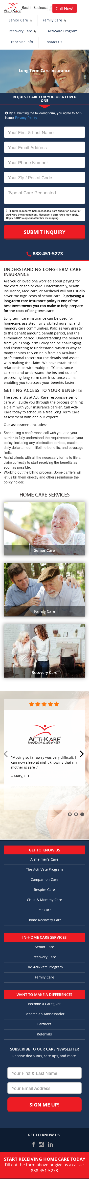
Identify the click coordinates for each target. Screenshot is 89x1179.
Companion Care (44, 880)
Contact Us (53, 42)
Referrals (44, 1034)
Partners (44, 1024)
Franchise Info (21, 42)
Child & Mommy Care (44, 900)
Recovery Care (20, 31)
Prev (6, 754)
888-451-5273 (47, 253)
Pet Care (44, 910)
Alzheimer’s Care (44, 859)
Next (82, 754)
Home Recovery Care (44, 920)
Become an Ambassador (44, 1014)
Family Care (52, 20)
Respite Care (44, 890)
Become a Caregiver (44, 1004)
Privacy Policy (26, 117)
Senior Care (18, 20)
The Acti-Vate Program (44, 869)
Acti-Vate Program (62, 31)
